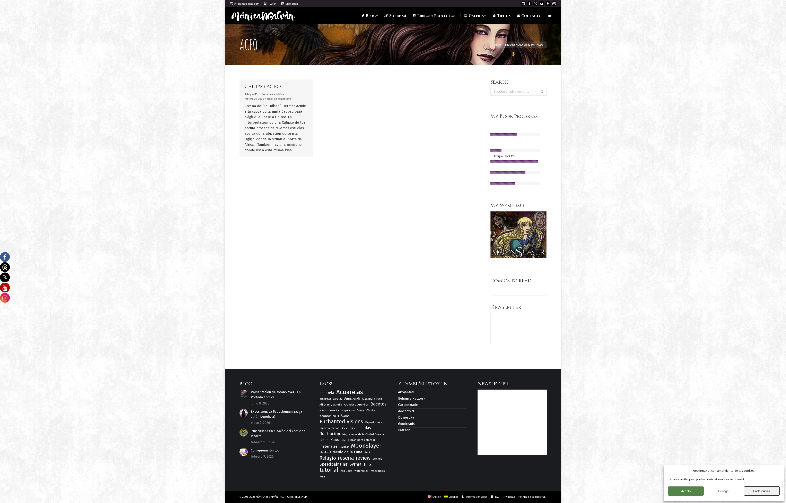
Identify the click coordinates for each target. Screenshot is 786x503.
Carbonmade (408, 405)
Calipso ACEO (263, 86)
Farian (335, 428)
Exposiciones (373, 422)
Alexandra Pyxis (372, 398)
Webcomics (377, 471)
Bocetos (378, 404)
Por (273, 94)
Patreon (404, 430)
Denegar (724, 491)
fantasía (325, 428)
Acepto (686, 491)
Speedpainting (334, 464)
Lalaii (343, 440)
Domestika (406, 417)
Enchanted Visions (341, 421)
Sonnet (377, 458)
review (363, 458)
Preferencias (761, 491)
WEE (322, 476)
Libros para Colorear (361, 440)
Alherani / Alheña (331, 404)
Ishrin (324, 440)
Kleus (335, 440)
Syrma (355, 464)
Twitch (272, 3)
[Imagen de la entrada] (243, 394)
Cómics (370, 410)
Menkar (344, 446)
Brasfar (323, 410)
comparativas (348, 410)
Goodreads (406, 424)
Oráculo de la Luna (346, 452)
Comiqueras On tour (266, 450)
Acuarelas (349, 392)
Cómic (360, 410)
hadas (365, 428)
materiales (328, 446)
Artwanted (406, 392)
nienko (324, 452)
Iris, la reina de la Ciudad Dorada (363, 434)
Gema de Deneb (349, 428)
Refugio (328, 458)
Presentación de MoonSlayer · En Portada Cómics (276, 394)
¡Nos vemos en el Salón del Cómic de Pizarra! (278, 433)
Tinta (367, 464)
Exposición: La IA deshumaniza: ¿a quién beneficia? (276, 414)
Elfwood (344, 416)
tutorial (329, 470)
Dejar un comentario (279, 98)
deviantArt (406, 411)
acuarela (327, 393)
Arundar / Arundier (356, 404)
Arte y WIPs (251, 94)
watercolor (361, 471)
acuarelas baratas (331, 398)
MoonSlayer (366, 445)
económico (328, 416)
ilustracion (330, 433)
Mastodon (292, 3)
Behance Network (411, 398)
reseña (346, 457)
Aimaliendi (352, 398)
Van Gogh (346, 471)
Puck (367, 452)
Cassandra (334, 410)
